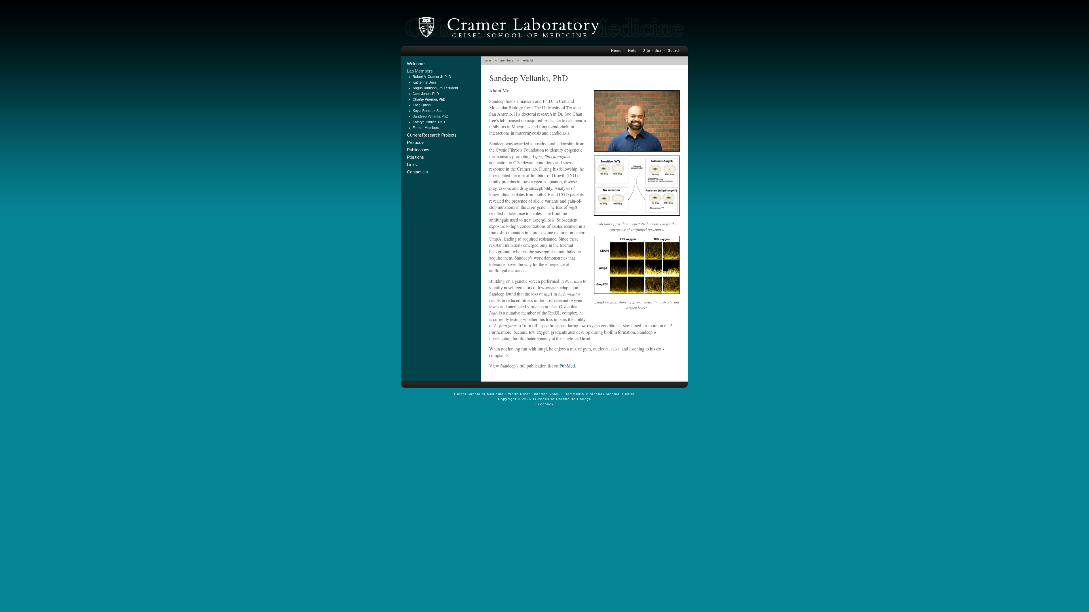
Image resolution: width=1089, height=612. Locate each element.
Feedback (544, 404)
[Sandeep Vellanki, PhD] (637, 150)
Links (412, 164)
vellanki (527, 60)
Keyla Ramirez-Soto (428, 111)
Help (632, 51)
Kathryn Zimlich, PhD (429, 122)
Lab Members (420, 71)
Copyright (507, 399)
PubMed (567, 366)
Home (616, 51)
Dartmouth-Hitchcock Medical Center (600, 394)
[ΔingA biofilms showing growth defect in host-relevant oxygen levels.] (637, 292)
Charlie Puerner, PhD (429, 99)
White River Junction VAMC (534, 394)
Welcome (416, 63)
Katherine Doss (424, 82)
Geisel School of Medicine (479, 394)
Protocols (416, 142)
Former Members (426, 128)
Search (674, 51)
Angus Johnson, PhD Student (435, 88)
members (506, 60)
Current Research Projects (432, 135)
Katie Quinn (422, 105)
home (487, 60)
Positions (415, 157)
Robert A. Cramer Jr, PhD (432, 77)
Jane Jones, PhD (426, 94)
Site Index (652, 51)
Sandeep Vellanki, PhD (430, 116)
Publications (418, 150)
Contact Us (417, 172)
